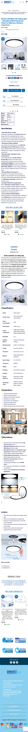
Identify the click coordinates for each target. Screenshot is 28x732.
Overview (14, 246)
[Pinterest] (14, 662)
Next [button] (25, 216)
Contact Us (14, 252)
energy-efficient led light (7, 582)
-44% (3, 212)
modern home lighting (20, 582)
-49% (3, 38)
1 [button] (13, 72)
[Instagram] (17, 662)
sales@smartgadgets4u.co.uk (10, 694)
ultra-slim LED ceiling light (10, 257)
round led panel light (17, 583)
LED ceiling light (11, 136)
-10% (16, 596)
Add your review (15, 29)
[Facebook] (11, 662)
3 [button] (11, 628)
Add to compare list (23, 90)
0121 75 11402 (6, 695)
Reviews (14, 249)
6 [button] (18, 628)
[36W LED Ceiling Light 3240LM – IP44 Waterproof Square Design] (7, 601)
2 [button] (15, 72)
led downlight (8, 583)
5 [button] (16, 628)
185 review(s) (8, 29)
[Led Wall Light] (21, 217)
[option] (3, 67)
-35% (16, 212)
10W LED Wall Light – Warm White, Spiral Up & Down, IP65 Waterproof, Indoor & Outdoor (21, 226)
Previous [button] (2, 216)
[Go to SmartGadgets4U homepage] (14, 673)
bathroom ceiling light (7, 581)
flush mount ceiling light (18, 580)
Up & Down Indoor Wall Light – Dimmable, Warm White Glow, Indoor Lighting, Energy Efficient (7, 226)
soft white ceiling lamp (18, 585)
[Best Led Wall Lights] (7, 217)
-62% (3, 596)
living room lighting (19, 581)
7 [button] (21, 628)
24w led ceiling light (6, 580)
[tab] (14, 246)
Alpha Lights (14, 82)
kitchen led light (7, 585)
